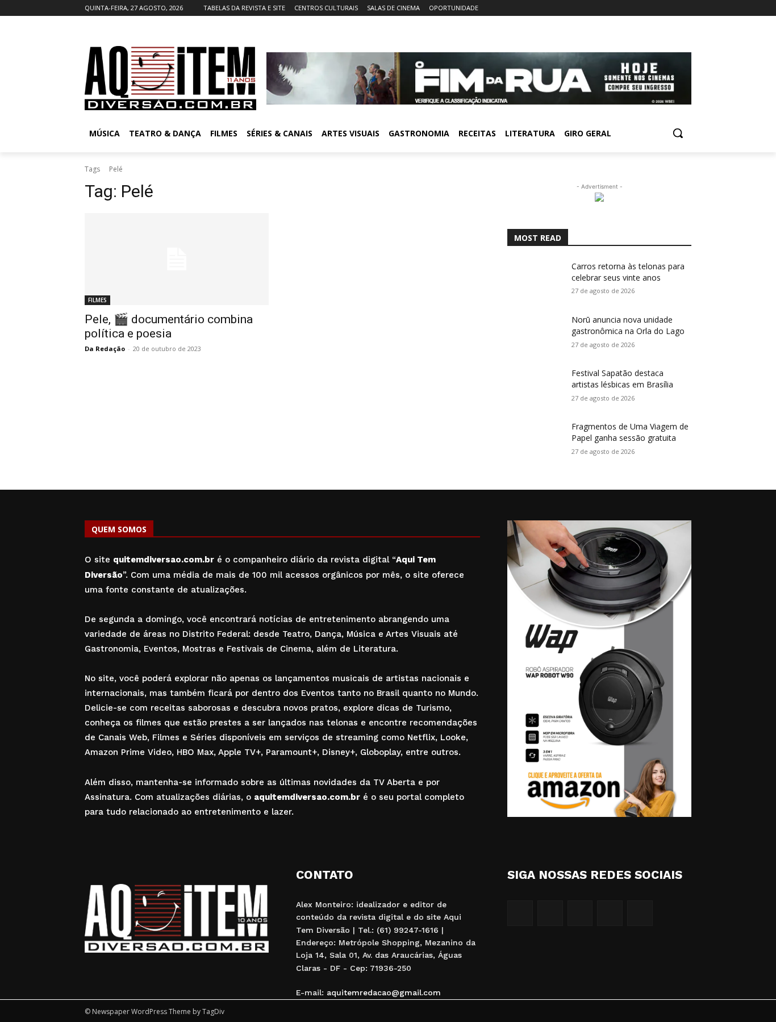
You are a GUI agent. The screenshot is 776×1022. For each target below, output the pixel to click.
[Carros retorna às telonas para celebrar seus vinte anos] (534, 280)
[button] (677, 133)
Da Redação (105, 348)
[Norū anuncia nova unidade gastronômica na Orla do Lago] (534, 333)
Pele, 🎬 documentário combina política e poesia (169, 326)
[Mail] (653, 8)
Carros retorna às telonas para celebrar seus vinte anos (628, 272)
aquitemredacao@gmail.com (384, 992)
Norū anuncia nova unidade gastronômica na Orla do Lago (628, 325)
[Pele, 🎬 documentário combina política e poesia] (177, 259)
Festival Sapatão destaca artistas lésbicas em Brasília (622, 379)
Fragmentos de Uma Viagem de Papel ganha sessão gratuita (630, 432)
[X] (668, 8)
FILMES (97, 300)
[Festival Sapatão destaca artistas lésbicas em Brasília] (534, 387)
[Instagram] (637, 8)
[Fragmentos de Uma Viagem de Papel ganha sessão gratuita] (534, 440)
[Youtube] (684, 8)
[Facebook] (621, 8)
